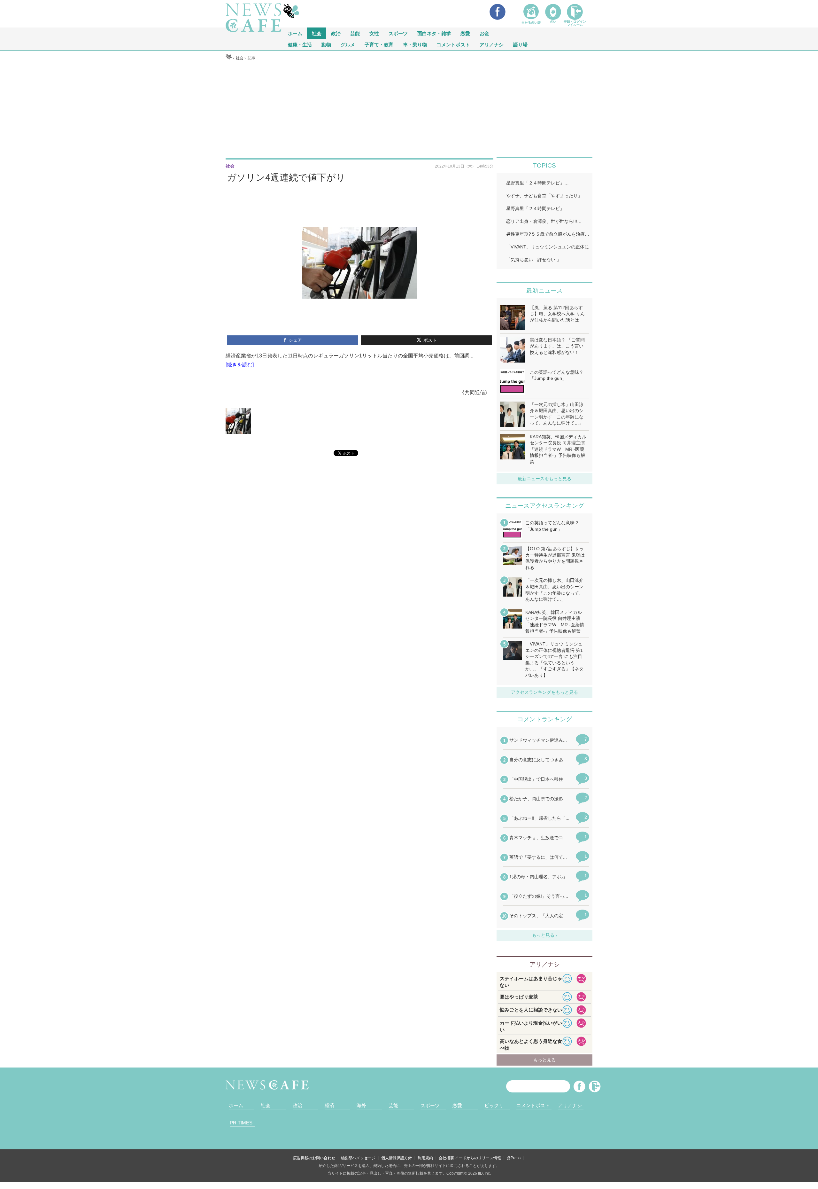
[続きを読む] (240, 364)
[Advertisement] (409, 109)
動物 (326, 44)
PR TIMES (241, 1122)
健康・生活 (300, 44)
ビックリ (494, 1105)
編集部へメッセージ (358, 1158)
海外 (361, 1105)
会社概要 (446, 1158)
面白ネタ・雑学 (434, 33)
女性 (374, 33)
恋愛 (465, 33)
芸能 (355, 33)
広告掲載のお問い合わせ (314, 1158)
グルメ (348, 44)
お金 (484, 33)
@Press (514, 1158)
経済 (329, 1105)
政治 (336, 33)
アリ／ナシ (492, 44)
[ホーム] (229, 58)
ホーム (236, 1105)
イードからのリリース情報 (478, 1158)
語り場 (520, 44)
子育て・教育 (379, 44)
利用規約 (425, 1158)
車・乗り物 (415, 44)
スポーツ (398, 33)
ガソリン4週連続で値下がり (286, 177)
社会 (316, 33)
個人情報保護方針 (396, 1158)
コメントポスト (453, 44)
